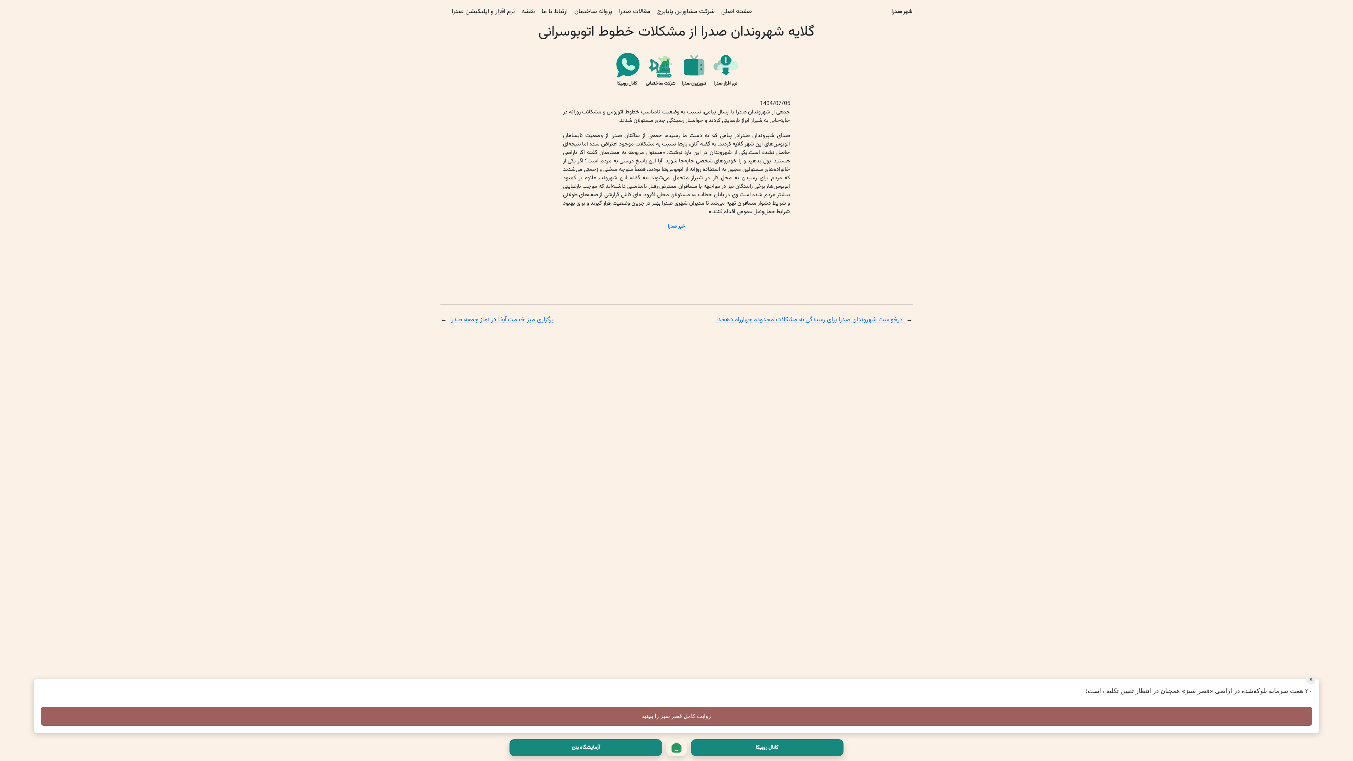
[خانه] (676, 747)
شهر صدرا (902, 11)
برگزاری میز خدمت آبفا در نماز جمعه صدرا (502, 320)
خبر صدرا (676, 226)
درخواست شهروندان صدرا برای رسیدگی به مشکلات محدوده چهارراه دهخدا (809, 320)
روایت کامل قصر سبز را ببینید (676, 716)
